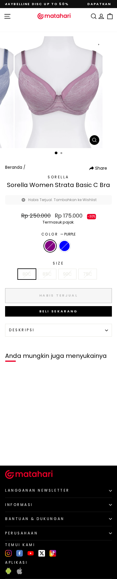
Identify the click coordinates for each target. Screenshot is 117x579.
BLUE (64, 246)
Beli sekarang (58, 311)
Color (58, 234)
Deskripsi (22, 330)
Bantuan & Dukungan (34, 518)
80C (26, 274)
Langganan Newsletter (37, 490)
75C (87, 274)
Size (58, 263)
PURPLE (50, 246)
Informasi (19, 504)
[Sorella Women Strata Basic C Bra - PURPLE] (11, 451)
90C (67, 274)
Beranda (13, 167)
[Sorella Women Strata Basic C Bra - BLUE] (18, 451)
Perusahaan (21, 533)
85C (47, 274)
